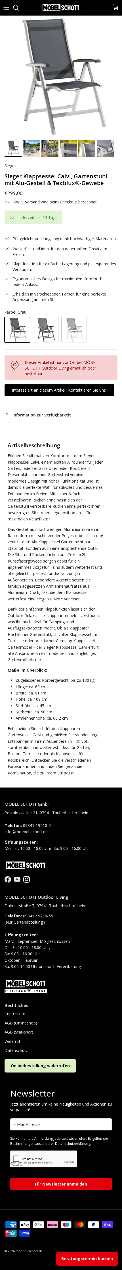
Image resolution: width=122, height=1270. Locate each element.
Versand (32, 202)
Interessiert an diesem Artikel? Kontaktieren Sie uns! (59, 390)
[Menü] (6, 7)
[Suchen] (18, 7)
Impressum (15, 1013)
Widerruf (12, 1041)
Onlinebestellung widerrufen (40, 1065)
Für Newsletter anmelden (61, 1184)
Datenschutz (16, 1050)
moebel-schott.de (29, 1251)
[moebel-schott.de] (61, 8)
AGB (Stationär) (19, 1032)
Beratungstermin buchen (87, 1258)
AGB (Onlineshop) (21, 1023)
